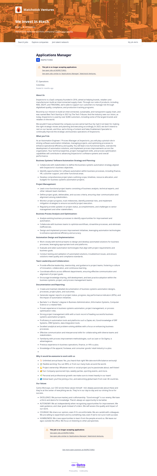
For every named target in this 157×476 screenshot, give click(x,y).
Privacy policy (73, 471)
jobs (23, 42)
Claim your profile (64, 31)
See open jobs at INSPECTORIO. (54, 70)
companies (40, 42)
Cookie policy (84, 471)
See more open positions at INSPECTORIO (78, 450)
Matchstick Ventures (39, 10)
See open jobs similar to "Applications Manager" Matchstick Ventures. (69, 73)
